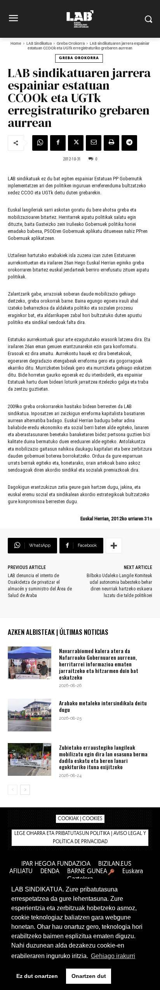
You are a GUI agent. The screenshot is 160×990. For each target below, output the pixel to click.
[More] (114, 545)
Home (15, 44)
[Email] (93, 143)
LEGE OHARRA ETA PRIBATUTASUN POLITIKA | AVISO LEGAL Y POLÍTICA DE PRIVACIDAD (80, 837)
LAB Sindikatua (39, 44)
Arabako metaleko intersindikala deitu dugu (103, 706)
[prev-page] (12, 790)
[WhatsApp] (40, 143)
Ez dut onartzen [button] (37, 976)
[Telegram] (129, 143)
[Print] (111, 143)
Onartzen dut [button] (88, 976)
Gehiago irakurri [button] (113, 956)
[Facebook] (58, 143)
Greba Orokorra (71, 44)
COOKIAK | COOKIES (80, 818)
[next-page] (25, 790)
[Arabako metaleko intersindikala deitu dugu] (29, 715)
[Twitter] (75, 143)
